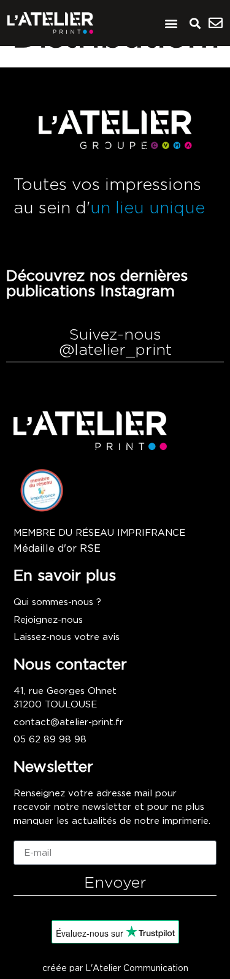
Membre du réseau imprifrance (99, 533)
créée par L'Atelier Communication (115, 968)
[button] (171, 23)
